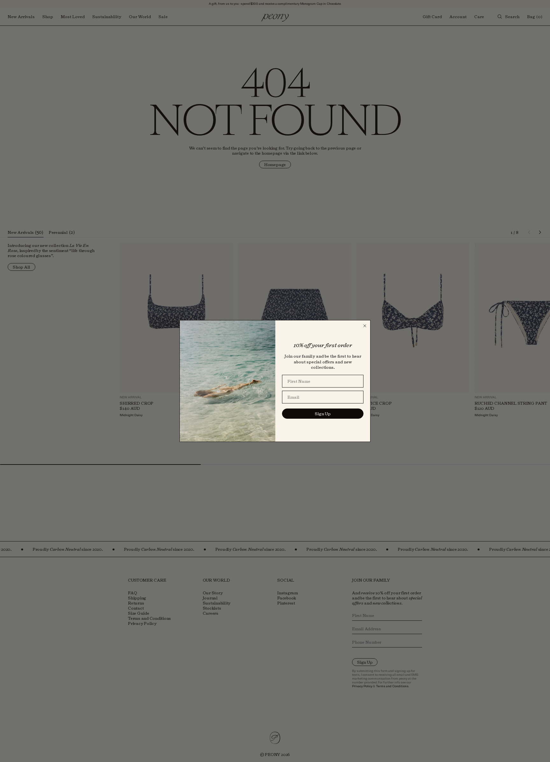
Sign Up (323, 413)
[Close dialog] (365, 326)
